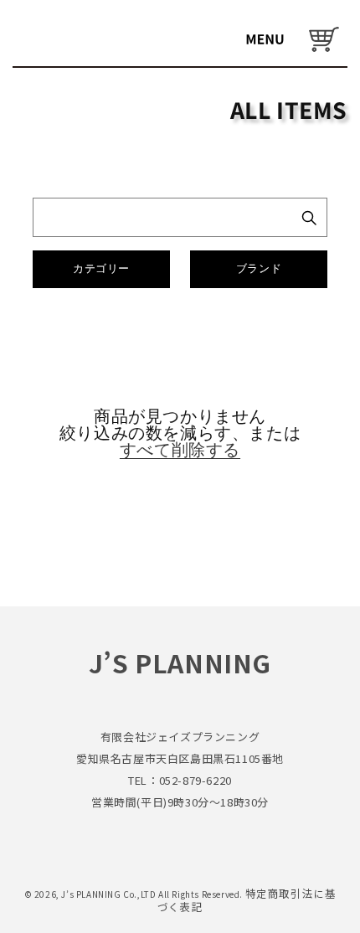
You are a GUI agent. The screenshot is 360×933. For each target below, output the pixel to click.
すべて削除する (180, 449)
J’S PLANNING (180, 662)
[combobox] (161, 217)
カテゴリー (101, 268)
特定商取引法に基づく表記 (247, 900)
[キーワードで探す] (309, 217)
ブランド (258, 268)
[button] (264, 39)
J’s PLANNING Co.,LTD (109, 894)
